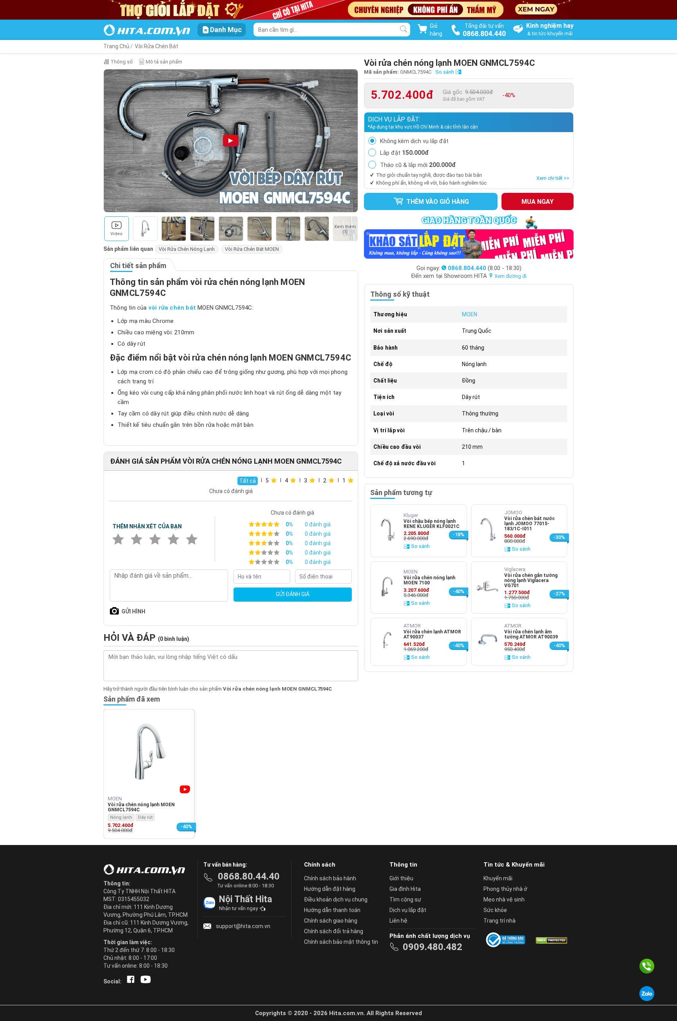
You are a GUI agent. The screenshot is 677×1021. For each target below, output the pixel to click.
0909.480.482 (432, 946)
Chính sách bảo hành (330, 878)
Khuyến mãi (497, 878)
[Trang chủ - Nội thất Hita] (146, 870)
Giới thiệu (401, 878)
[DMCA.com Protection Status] (550, 940)
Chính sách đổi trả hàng (333, 931)
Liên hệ (398, 921)
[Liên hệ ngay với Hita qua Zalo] (647, 993)
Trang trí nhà (499, 921)
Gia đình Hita (405, 889)
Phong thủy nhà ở (505, 889)
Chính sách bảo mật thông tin (341, 942)
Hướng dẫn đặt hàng (329, 889)
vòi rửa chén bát (172, 307)
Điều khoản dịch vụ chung (335, 899)
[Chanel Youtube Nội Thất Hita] (144, 981)
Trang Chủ (116, 46)
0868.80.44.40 (249, 876)
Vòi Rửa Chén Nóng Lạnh (187, 249)
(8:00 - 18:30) (484, 268)
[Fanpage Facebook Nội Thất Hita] (129, 981)
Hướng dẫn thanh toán (332, 910)
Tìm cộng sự (405, 899)
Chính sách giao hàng (330, 921)
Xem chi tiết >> (552, 178)
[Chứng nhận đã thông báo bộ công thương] (506, 940)
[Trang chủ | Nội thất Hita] (146, 31)
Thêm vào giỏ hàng (437, 201)
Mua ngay (537, 201)
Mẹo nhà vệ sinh (504, 899)
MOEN (469, 314)
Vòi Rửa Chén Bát (156, 46)
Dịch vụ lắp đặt (407, 910)
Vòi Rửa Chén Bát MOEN (252, 249)
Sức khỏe (495, 910)
